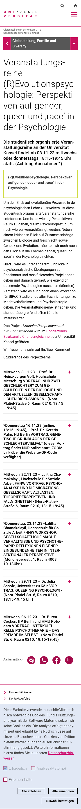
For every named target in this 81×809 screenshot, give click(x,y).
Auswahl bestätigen (59, 801)
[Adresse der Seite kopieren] (69, 663)
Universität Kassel (20, 692)
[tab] (40, 390)
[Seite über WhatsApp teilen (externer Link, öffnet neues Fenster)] (44, 663)
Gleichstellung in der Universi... (20, 29)
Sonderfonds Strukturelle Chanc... (22, 32)
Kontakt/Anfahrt (19, 698)
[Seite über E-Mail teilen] (31, 663)
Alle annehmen (63, 791)
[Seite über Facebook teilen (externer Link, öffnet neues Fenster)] (56, 663)
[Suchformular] (62, 5)
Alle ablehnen (31, 791)
